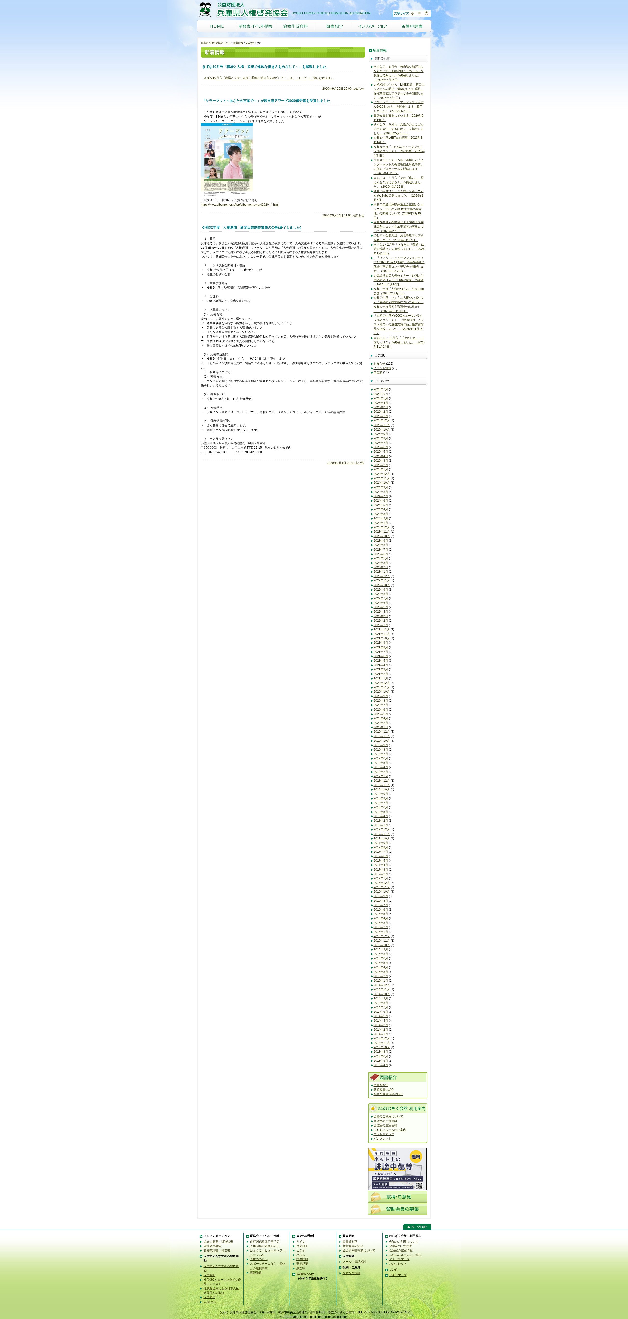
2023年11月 (382, 531)
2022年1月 (381, 625)
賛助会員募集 (212, 1246)
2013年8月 (381, 1051)
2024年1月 (381, 523)
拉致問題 (302, 1259)
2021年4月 (381, 665)
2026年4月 (381, 403)
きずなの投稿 (351, 1273)
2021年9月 (381, 642)
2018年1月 (381, 825)
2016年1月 (381, 932)
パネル (300, 1255)
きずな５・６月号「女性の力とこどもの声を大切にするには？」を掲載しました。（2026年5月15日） (399, 129)
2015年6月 (381, 958)
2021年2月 (381, 674)
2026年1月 (381, 416)
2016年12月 (382, 883)
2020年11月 (382, 687)
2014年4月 (381, 1020)
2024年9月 (381, 487)
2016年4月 (381, 918)
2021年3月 (381, 669)
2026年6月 (381, 394)
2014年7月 (381, 1007)
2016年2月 (381, 927)
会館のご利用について (388, 1116)
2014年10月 (382, 994)
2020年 (250, 42)
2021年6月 (381, 656)
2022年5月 (381, 607)
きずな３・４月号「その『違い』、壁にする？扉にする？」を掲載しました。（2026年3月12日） (399, 182)
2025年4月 (381, 456)
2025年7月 (381, 442)
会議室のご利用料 (385, 1121)
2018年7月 (381, 803)
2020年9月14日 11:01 (337, 215)
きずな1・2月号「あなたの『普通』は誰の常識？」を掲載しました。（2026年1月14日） (399, 249)
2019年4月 (381, 767)
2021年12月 (382, 629)
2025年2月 (381, 465)
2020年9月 (381, 696)
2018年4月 (381, 816)
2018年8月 (381, 798)
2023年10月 (382, 536)
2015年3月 (381, 972)
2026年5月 (381, 398)
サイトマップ (398, 1275)
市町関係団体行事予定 (264, 1241)
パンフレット (382, 1138)
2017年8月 (381, 847)
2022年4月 (381, 611)
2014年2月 (381, 1029)
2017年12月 (382, 829)
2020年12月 (382, 683)
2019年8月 (381, 749)
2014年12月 (382, 985)
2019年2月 (381, 772)
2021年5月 (381, 660)
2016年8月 (381, 900)
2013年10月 (382, 1047)
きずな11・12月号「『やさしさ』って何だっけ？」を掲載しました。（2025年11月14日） (399, 342)
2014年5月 (381, 1016)
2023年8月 (381, 545)
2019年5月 (381, 762)
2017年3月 (381, 869)
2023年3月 (381, 563)
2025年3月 (381, 460)
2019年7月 (381, 754)
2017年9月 (381, 843)
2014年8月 (381, 1003)
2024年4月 (381, 509)
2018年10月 (382, 789)
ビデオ (300, 1250)
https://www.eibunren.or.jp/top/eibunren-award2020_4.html (240, 204)
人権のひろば (305, 1274)
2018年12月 (382, 780)
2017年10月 (382, 838)
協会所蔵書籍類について (359, 1250)
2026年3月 (381, 407)
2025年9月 (381, 434)
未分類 (359, 463)
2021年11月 (382, 634)
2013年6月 (381, 1056)
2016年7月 (381, 905)
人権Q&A (210, 1302)
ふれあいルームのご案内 (390, 1130)
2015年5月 (381, 963)
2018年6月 (381, 807)
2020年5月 (381, 714)
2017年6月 (381, 856)
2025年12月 (382, 420)
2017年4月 (381, 865)
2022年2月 (381, 620)
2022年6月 (381, 602)
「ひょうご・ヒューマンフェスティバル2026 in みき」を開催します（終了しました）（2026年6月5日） (399, 106)
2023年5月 (381, 558)
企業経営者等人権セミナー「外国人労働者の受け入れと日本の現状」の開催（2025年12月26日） (399, 280)
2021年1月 (381, 678)
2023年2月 (381, 567)
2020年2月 (381, 723)
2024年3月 (381, 514)
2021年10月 (382, 638)
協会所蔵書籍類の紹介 (388, 1094)
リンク (393, 1269)
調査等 (300, 1268)
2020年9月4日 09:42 (340, 463)
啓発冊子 (302, 1246)
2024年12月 (382, 474)
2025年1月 (381, 469)
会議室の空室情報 (385, 1125)
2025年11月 (382, 425)
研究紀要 (302, 1263)
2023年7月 (381, 549)
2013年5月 (381, 1060)
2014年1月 (381, 1034)
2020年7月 (381, 705)
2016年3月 (381, 923)
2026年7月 (381, 389)
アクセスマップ (384, 1134)
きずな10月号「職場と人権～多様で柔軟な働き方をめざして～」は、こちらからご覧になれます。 (269, 78)
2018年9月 (381, 794)
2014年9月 (381, 998)
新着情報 (238, 42)
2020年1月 (381, 727)
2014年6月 (381, 1011)
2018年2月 (381, 820)
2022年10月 (382, 585)
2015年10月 (382, 945)
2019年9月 (381, 745)
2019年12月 (382, 731)
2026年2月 (381, 411)
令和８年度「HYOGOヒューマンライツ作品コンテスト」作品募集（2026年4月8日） (399, 151)
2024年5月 (381, 505)
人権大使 (209, 1297)
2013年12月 (382, 1038)
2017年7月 (381, 851)
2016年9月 (381, 896)
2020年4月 (381, 718)
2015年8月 (381, 954)
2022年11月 (382, 580)
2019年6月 (381, 758)
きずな (300, 1241)
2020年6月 (381, 709)
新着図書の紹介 (384, 1089)
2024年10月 (382, 482)
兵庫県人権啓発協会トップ (215, 42)
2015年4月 (381, 967)
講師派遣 (256, 1272)
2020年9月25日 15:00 (337, 88)
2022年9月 (381, 589)
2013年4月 (381, 1065)
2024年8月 (381, 491)
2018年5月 (381, 812)
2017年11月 (382, 834)
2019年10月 (382, 740)
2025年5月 (381, 451)
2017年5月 (381, 860)
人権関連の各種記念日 (264, 1246)
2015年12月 (382, 936)
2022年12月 (382, 576)
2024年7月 (381, 496)
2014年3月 (381, 1025)
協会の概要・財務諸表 (218, 1241)
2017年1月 (381, 878)
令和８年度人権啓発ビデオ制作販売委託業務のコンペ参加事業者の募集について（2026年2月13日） (399, 227)
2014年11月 (382, 989)
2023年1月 (381, 571)
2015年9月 (381, 949)
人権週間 (209, 1275)
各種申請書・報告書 (217, 1250)
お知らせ (358, 88)
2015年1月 (381, 980)
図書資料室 (381, 1085)
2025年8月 (381, 438)
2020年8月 (381, 700)
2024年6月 (381, 500)
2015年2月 (381, 976)
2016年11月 (382, 887)
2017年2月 (381, 874)
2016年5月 (381, 914)
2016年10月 (382, 891)
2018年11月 (382, 785)
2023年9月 (381, 540)
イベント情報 (382, 368)
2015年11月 (382, 940)
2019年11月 (382, 736)
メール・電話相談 (354, 1261)
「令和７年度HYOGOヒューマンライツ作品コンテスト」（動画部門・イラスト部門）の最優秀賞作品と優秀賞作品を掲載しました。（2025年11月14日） (399, 324)
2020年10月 (382, 691)
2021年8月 (381, 647)
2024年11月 (382, 478)
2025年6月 (381, 447)
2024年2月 (381, 518)
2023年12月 (382, 527)
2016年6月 (381, 909)
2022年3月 (381, 616)
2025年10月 (382, 429)
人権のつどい (259, 1259)
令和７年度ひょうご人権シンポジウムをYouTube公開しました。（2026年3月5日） (399, 195)
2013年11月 (382, 1043)
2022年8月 (381, 594)
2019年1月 (381, 776)
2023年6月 (381, 554)
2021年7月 (381, 651)
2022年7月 (381, 598)
